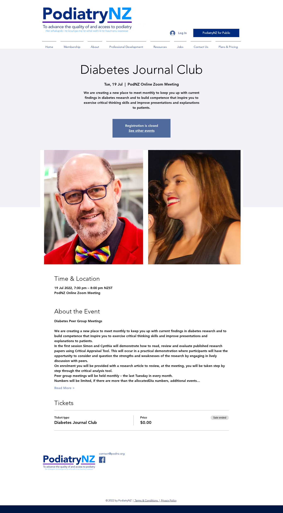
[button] (72, 45)
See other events (142, 131)
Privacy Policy (168, 500)
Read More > (64, 388)
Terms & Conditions (146, 500)
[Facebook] (102, 460)
